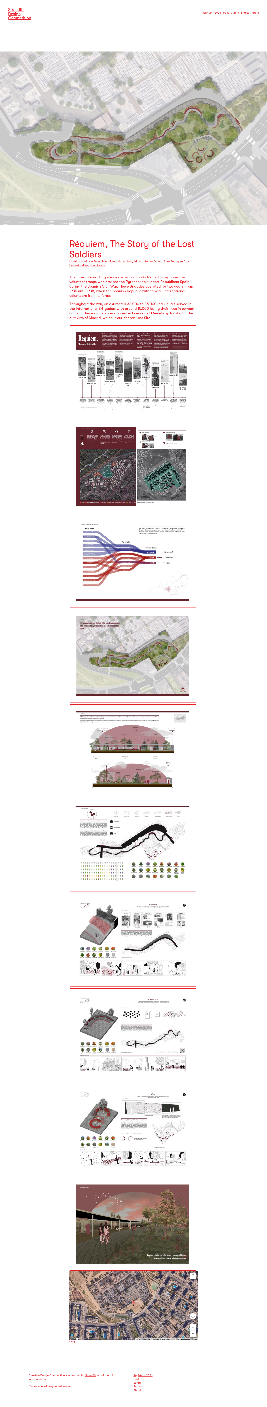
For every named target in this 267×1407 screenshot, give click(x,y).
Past (226, 12)
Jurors (235, 12)
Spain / (86, 261)
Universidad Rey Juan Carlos (87, 265)
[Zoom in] (193, 1327)
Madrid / (75, 261)
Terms (194, 1339)
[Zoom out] (193, 1334)
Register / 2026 (211, 12)
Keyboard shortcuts (143, 1339)
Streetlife (90, 1375)
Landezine (41, 1379)
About (255, 12)
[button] (133, 1303)
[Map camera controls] (193, 1316)
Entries (245, 12)
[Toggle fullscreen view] (193, 1276)
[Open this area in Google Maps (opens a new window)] (75, 1338)
